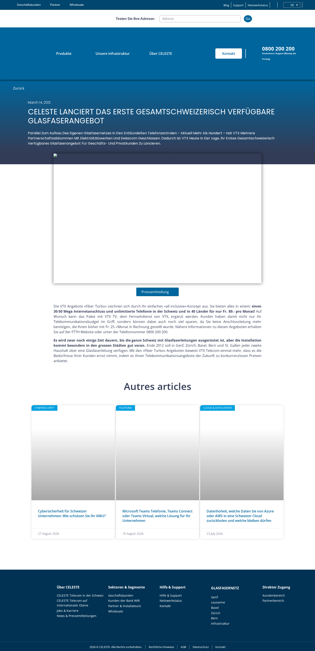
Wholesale (77, 4)
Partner (55, 4)
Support (238, 5)
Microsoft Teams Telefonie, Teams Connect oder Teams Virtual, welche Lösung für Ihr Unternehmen (157, 516)
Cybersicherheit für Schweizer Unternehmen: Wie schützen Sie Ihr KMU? (72, 513)
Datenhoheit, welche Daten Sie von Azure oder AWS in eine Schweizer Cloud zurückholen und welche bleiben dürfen (240, 516)
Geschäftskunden (29, 4)
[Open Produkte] (74, 53)
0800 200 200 (278, 48)
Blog (226, 5)
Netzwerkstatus (258, 5)
